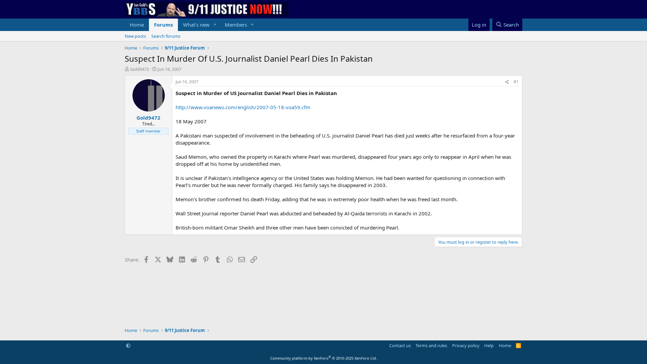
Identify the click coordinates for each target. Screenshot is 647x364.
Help (489, 345)
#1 (516, 82)
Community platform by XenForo (323, 358)
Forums (163, 24)
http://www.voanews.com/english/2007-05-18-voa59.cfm (243, 107)
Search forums (165, 36)
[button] (215, 25)
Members (236, 24)
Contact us (400, 345)
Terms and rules (431, 345)
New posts (135, 36)
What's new (196, 24)
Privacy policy (466, 345)
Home (137, 24)
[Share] (506, 82)
